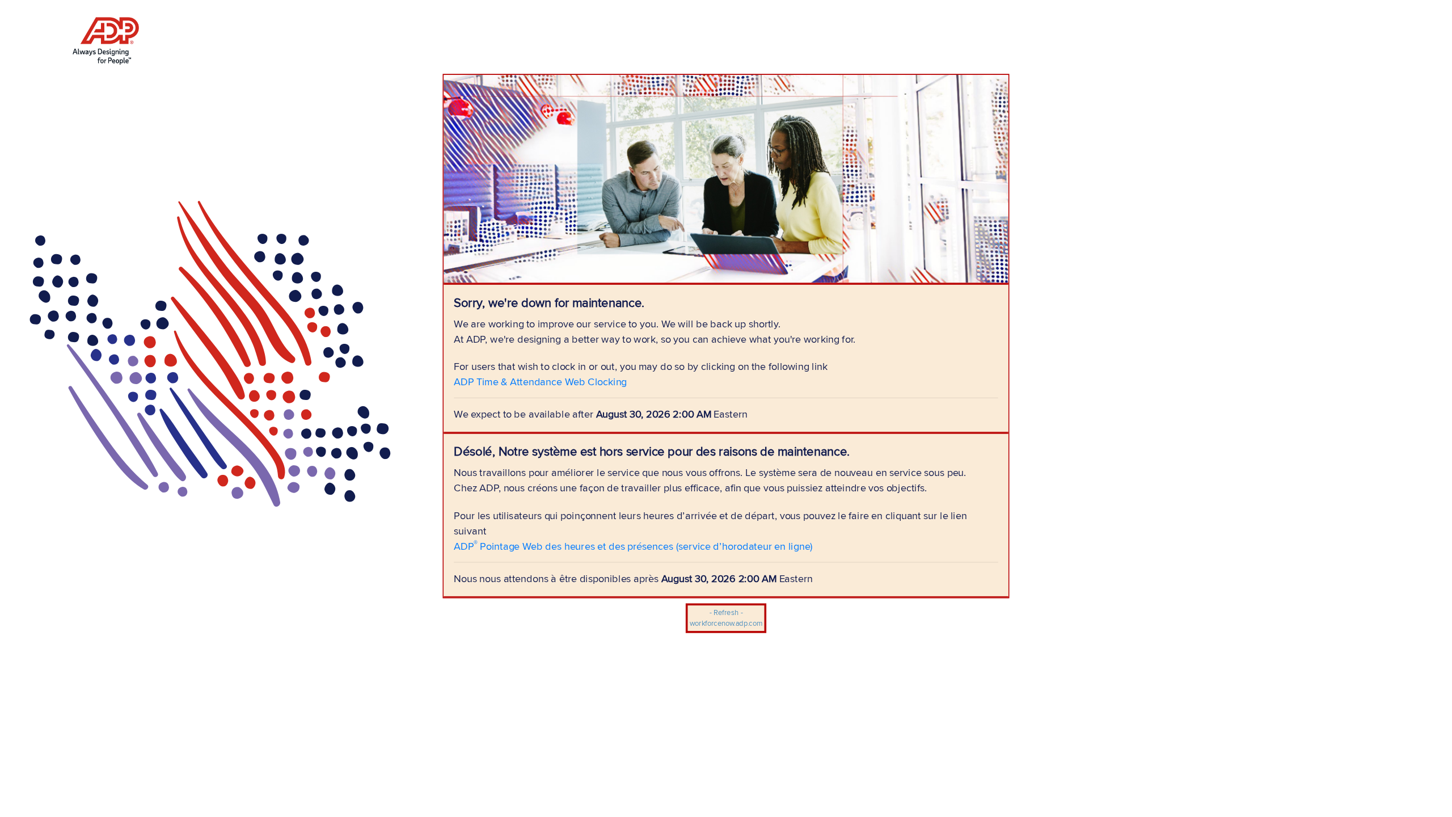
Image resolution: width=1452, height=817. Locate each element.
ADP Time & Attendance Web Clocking (540, 381)
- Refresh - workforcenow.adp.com (726, 618)
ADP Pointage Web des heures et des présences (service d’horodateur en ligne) (633, 545)
